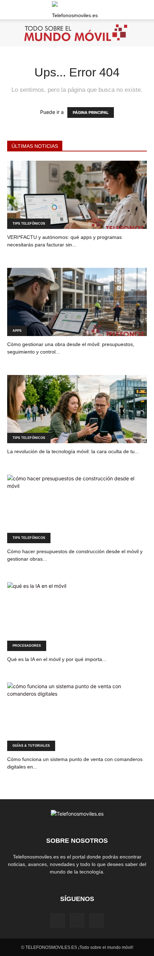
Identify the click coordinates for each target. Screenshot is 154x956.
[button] (12, 9)
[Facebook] (57, 921)
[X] (96, 921)
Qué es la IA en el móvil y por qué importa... (56, 659)
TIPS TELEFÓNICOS (29, 223)
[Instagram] (77, 920)
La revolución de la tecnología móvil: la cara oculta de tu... (73, 451)
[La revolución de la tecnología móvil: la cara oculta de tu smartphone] (77, 409)
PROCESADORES (27, 645)
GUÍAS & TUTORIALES (31, 745)
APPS (17, 330)
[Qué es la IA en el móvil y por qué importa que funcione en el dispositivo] (77, 616)
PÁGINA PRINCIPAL (91, 112)
